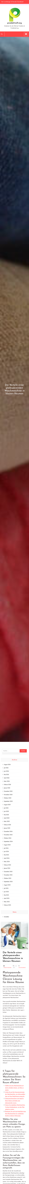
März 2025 (7, 821)
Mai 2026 (6, 774)
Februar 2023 (7, 905)
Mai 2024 (6, 855)
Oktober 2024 (7, 838)
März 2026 (7, 781)
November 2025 (8, 794)
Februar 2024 (7, 865)
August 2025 (7, 804)
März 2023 (7, 902)
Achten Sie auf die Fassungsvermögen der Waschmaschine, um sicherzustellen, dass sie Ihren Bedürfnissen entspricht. (15, 1094)
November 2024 (8, 835)
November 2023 (8, 875)
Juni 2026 (6, 771)
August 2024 (7, 845)
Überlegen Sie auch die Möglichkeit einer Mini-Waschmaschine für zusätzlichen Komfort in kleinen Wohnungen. (15, 1114)
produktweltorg (7, 967)
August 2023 (7, 885)
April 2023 (6, 898)
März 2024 (7, 861)
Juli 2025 (6, 808)
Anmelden (6, 917)
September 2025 (8, 801)
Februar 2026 (7, 784)
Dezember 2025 (8, 791)
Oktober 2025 (7, 798)
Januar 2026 (7, 788)
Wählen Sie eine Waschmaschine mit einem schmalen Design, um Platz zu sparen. (14, 1088)
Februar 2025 (7, 825)
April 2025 (6, 818)
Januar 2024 (7, 868)
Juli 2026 (6, 768)
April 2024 (6, 858)
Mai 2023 (6, 895)
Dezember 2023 (8, 871)
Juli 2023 (6, 888)
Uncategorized (22, 967)
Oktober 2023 (7, 878)
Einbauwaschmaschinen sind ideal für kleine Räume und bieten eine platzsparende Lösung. (14, 1101)
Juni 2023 (6, 892)
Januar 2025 (7, 828)
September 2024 (8, 841)
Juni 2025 (6, 811)
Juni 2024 (6, 851)
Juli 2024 (6, 848)
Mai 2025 (6, 815)
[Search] (2, 34)
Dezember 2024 (8, 831)
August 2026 (7, 764)
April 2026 (6, 778)
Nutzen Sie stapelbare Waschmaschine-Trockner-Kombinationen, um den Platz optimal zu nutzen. (15, 1107)
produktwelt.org (14, 23)
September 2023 (8, 881)
